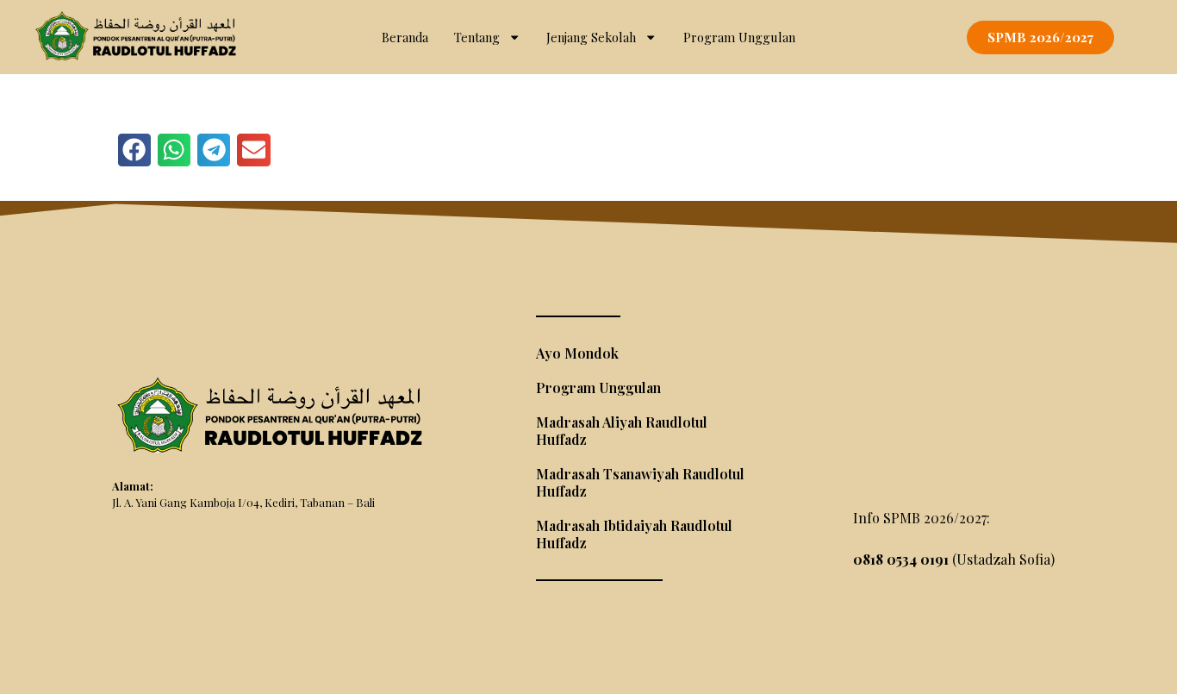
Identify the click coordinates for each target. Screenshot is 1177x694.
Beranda (405, 37)
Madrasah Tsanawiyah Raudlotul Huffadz (640, 482)
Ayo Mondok (577, 353)
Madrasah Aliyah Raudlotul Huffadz (621, 430)
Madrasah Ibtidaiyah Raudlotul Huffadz (634, 534)
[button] (134, 150)
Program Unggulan (739, 37)
